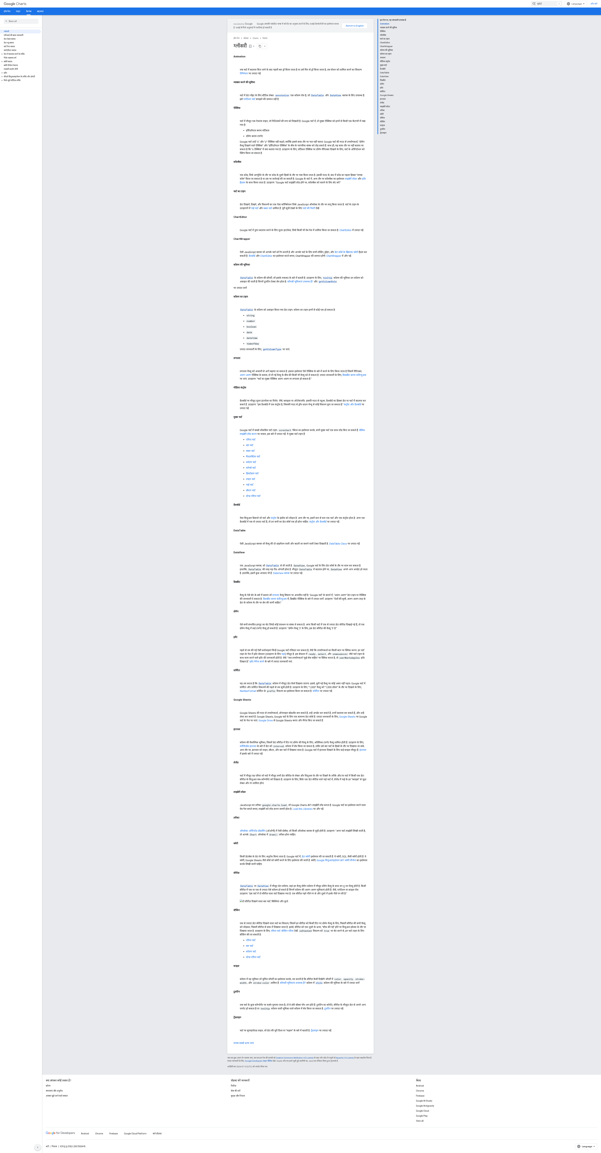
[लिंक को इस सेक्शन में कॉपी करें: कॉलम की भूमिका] (237, 271)
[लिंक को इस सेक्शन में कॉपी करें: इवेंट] (237, 644)
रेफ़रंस (28, 11)
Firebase (420, 1096)
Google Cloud (422, 1111)
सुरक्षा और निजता (238, 1096)
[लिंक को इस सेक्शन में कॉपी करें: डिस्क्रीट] (237, 589)
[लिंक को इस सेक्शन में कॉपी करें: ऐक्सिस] (237, 115)
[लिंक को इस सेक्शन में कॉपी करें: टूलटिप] (237, 998)
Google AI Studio (424, 1101)
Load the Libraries (303, 808)
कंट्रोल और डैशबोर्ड (352, 404)
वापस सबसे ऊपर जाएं (244, 1043)
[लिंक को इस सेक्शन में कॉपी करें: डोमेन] (237, 618)
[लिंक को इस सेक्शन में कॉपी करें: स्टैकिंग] (237, 917)
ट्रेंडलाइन (314, 1030)
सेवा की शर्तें (235, 1091)
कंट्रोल (274, 517)
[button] (20, 54)
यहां (283, 654)
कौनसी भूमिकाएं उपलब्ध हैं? (300, 281)
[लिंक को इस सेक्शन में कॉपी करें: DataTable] (237, 537)
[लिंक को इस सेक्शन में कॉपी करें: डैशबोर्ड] (237, 511)
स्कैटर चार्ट (250, 490)
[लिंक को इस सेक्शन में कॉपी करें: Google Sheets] (237, 706)
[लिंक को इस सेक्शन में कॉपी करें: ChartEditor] (237, 224)
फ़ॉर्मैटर (316, 691)
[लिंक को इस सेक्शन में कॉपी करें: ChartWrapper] (237, 246)
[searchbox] (21, 21)
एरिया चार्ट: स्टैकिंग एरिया (282, 930)
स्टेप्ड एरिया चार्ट (253, 496)
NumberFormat (248, 691)
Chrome (420, 1091)
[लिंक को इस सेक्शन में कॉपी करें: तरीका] (237, 824)
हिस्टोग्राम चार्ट (252, 473)
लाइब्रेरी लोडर (351, 178)
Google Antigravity (425, 1106)
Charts (21, 4)
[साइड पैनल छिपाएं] (38, 1147)
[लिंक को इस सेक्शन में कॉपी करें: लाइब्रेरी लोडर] (237, 799)
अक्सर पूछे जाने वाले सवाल (57, 1096)
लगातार (275, 595)
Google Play (422, 1116)
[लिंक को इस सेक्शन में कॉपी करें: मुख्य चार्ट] (237, 424)
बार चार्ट (249, 445)
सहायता (40, 11)
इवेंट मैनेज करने (257, 661)
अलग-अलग (245, 375)
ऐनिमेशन (244, 73)
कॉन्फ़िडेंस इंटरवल (248, 746)
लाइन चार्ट (250, 479)
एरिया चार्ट (250, 439)
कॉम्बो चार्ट (251, 467)
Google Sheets (347, 716)
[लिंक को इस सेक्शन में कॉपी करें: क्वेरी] (237, 850)
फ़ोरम (48, 1086)
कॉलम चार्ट (251, 462)
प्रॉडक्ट (246, 38)
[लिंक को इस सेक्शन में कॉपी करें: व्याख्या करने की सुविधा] (237, 89)
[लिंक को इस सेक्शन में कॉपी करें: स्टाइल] (237, 973)
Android (420, 1086)
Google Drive (266, 720)
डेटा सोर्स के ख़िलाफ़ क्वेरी (346, 252)
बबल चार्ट (267, 208)
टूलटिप (327, 1008)
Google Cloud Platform (135, 1133)
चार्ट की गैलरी (309, 208)
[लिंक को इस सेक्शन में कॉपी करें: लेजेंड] (237, 769)
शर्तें (47, 1146)
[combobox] (546, 4)
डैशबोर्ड (252, 255)
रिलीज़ (233, 1086)
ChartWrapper (333, 255)
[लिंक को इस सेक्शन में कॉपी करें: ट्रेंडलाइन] (237, 1024)
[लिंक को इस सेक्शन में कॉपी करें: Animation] (237, 63)
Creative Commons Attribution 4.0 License (294, 1058)
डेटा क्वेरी (306, 856)
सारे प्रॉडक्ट (157, 1133)
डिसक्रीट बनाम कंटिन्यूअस (354, 375)
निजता (54, 1146)
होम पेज (7, 11)
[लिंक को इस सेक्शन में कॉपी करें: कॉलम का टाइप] (237, 303)
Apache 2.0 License (345, 1058)
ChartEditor (345, 230)
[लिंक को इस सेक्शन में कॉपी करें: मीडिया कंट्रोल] (237, 394)
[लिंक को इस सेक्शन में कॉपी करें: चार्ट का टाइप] (237, 198)
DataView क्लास (281, 573)
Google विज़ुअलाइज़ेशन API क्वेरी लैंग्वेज (336, 860)
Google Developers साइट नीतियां (258, 1061)
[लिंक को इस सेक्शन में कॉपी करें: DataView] (237, 559)
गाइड (18, 11)
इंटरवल (363, 749)
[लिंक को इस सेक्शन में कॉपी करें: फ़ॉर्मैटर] (237, 677)
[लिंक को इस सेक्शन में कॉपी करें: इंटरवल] (237, 736)
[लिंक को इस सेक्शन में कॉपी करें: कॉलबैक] (237, 169)
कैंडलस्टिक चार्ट (253, 456)
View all (420, 1121)
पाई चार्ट (254, 208)
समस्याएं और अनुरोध (54, 1091)
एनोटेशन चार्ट (249, 99)
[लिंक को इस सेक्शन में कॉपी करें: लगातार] (237, 365)
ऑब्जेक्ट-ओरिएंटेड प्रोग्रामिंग (253, 830)
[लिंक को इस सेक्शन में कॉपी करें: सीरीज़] (237, 880)
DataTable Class (338, 543)
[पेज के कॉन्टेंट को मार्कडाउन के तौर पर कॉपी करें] (260, 46)
